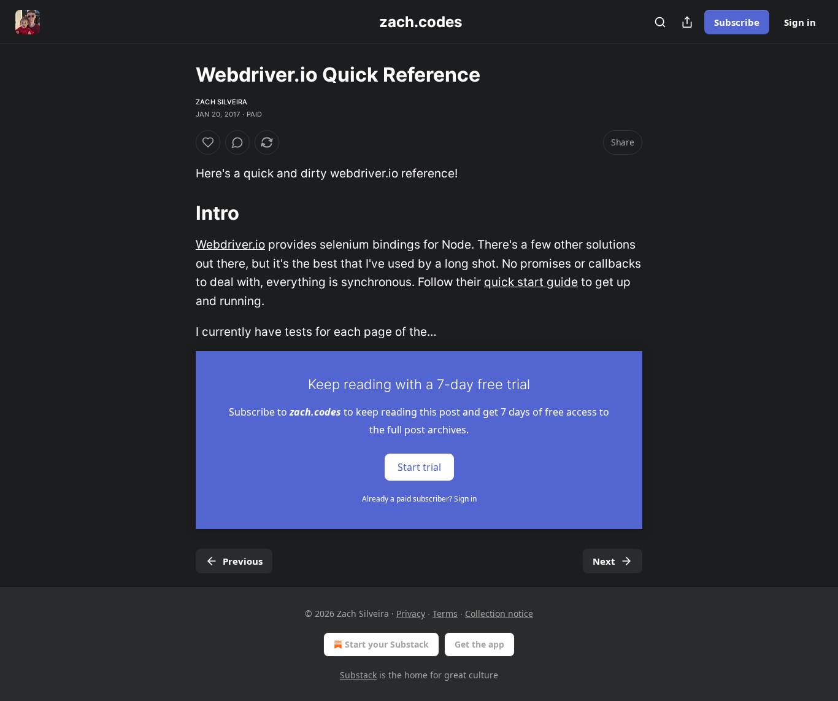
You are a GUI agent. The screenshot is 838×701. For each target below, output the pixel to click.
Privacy (410, 613)
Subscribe (736, 22)
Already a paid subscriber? (419, 499)
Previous (243, 561)
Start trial (419, 467)
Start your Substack (387, 644)
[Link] (178, 213)
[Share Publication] (687, 22)
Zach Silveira (222, 102)
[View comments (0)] (237, 142)
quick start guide (531, 282)
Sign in (800, 22)
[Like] (208, 142)
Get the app (479, 644)
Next (604, 561)
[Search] (660, 22)
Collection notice (499, 613)
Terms (445, 613)
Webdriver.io (230, 245)
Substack (358, 675)
